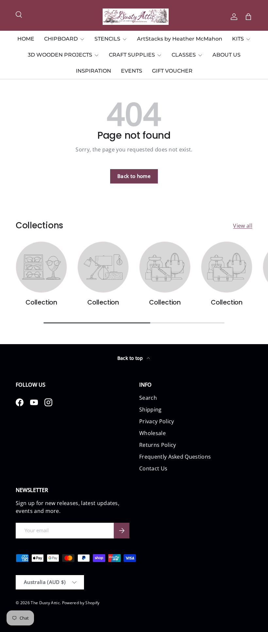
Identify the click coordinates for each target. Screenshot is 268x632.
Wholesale (152, 433)
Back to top (130, 358)
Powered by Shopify (81, 603)
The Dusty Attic (45, 603)
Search (148, 397)
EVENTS (131, 71)
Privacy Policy (156, 421)
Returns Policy (157, 444)
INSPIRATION (93, 71)
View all (242, 225)
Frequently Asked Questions (175, 456)
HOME (25, 39)
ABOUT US (226, 55)
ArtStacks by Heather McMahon (179, 39)
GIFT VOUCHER (172, 71)
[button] (248, 16)
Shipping (150, 409)
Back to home (134, 176)
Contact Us (153, 468)
